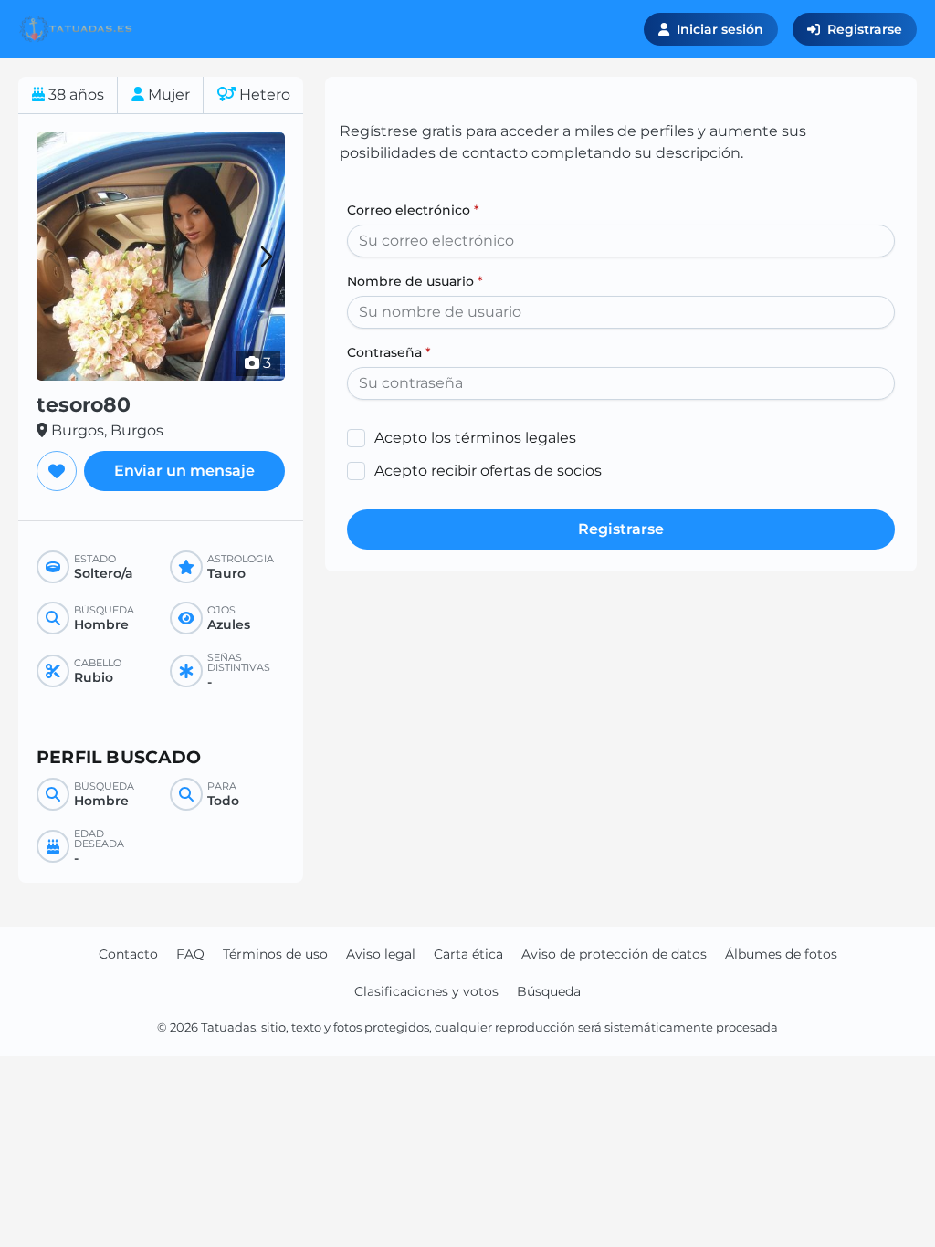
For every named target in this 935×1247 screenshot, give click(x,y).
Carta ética (468, 954)
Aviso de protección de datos (614, 954)
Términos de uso (275, 954)
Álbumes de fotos (781, 954)
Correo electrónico (413, 210)
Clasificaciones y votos (426, 991)
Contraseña (389, 352)
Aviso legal (380, 954)
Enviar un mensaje (184, 470)
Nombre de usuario (415, 281)
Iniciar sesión (720, 29)
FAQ (190, 954)
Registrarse (864, 29)
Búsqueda (549, 991)
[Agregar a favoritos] (57, 471)
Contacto (128, 954)
